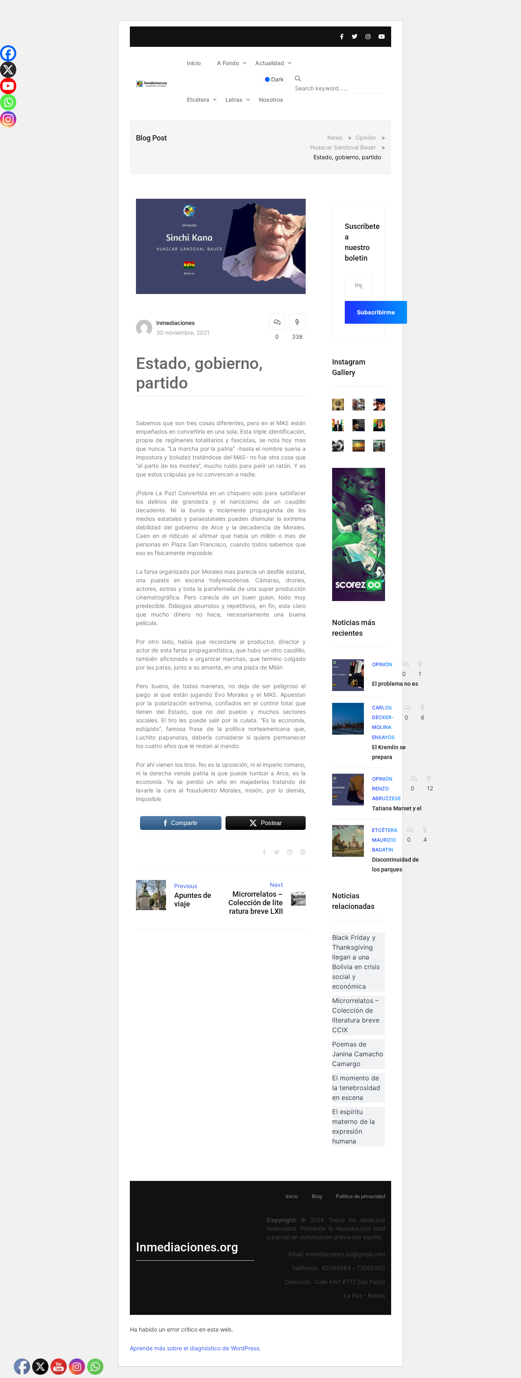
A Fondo (228, 62)
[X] (8, 69)
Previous (185, 885)
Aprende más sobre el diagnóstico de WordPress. (195, 1348)
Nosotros (271, 99)
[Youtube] (8, 86)
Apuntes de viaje (192, 899)
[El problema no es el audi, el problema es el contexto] (348, 675)
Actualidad (269, 62)
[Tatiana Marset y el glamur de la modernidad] (348, 789)
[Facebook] (8, 53)
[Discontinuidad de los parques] (348, 841)
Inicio (194, 62)
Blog (317, 1196)
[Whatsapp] (8, 102)
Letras (234, 99)
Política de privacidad (360, 1196)
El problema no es (395, 683)
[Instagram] (8, 119)
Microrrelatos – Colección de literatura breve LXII (255, 902)
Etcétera (198, 99)
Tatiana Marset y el (397, 808)
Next (276, 884)
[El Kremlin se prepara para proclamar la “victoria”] (348, 719)
